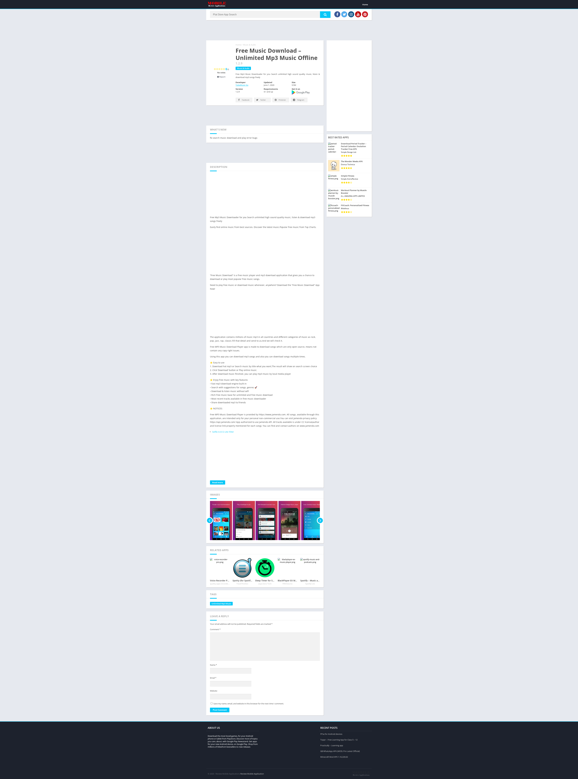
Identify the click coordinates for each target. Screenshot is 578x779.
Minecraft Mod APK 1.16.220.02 (334, 757)
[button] (325, 14)
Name (213, 665)
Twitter (263, 100)
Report (222, 76)
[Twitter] (344, 14)
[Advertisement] (289, 30)
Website (213, 690)
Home (365, 4)
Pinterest (282, 100)
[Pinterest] (365, 14)
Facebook (245, 100)
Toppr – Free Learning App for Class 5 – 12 (338, 739)
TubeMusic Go (242, 85)
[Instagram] (351, 14)
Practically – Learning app (331, 745)
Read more (217, 482)
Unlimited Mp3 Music (221, 603)
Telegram (300, 100)
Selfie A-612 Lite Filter (223, 431)
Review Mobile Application (252, 773)
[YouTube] (358, 14)
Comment (215, 629)
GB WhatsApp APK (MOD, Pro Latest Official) (340, 751)
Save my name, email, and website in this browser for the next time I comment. (248, 703)
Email (213, 677)
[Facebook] (337, 14)
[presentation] (209, 520)
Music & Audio (249, 44)
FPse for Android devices (331, 734)
